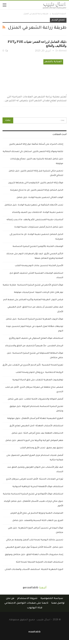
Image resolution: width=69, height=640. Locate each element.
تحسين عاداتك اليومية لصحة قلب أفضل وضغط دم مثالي (34, 540)
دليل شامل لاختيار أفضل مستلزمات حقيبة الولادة (38, 227)
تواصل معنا (57, 603)
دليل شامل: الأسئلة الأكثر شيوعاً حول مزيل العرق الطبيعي (34, 547)
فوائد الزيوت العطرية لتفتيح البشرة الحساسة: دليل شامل (34, 319)
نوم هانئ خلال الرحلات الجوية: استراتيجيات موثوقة (38, 292)
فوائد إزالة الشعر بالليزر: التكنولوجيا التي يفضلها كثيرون (35, 183)
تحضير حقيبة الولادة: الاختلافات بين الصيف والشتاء (37, 212)
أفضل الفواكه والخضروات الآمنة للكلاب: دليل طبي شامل (35, 399)
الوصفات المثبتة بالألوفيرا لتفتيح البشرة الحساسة (38, 246)
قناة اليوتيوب (34, 608)
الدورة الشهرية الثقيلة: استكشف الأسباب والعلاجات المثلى (34, 569)
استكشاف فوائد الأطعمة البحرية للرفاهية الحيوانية (37, 487)
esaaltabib (34, 632)
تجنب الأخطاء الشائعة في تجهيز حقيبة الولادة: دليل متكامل (34, 205)
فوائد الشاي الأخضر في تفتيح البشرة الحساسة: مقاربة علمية (33, 285)
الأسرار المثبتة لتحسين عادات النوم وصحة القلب (39, 266)
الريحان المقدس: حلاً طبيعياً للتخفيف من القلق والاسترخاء (34, 346)
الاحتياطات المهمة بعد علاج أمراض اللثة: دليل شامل (37, 433)
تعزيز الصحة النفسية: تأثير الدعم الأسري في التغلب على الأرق (33, 365)
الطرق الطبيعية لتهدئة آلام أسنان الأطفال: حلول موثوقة (35, 418)
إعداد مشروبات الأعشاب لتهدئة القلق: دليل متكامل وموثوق (34, 554)
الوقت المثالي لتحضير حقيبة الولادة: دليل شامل (40, 197)
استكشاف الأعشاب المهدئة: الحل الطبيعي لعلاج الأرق (36, 426)
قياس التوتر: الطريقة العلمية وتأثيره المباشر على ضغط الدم (33, 300)
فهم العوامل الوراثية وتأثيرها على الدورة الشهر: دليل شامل (34, 440)
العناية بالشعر (53, 61)
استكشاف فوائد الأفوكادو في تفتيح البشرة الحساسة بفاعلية (33, 494)
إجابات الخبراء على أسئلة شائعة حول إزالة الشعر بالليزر (36, 144)
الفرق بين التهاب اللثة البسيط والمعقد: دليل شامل (37, 520)
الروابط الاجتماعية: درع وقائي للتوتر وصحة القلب (39, 372)
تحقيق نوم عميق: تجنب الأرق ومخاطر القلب (41, 448)
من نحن (10, 598)
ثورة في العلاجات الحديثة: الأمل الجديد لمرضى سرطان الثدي (34, 479)
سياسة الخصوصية (52, 598)
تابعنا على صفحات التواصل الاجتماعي (26, 603)
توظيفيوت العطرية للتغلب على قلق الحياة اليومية (37, 380)
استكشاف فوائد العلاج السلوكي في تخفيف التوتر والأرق (36, 338)
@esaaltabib (30, 587)
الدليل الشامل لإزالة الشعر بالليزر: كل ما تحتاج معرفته (36, 190)
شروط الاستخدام (27, 598)
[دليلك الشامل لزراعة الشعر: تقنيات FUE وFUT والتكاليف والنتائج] (34, 74)
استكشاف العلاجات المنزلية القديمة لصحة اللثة (39, 562)
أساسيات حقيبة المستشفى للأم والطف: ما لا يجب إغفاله (35, 220)
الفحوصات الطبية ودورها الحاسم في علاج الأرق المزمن (36, 513)
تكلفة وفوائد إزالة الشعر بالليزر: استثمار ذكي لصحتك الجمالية (33, 151)
